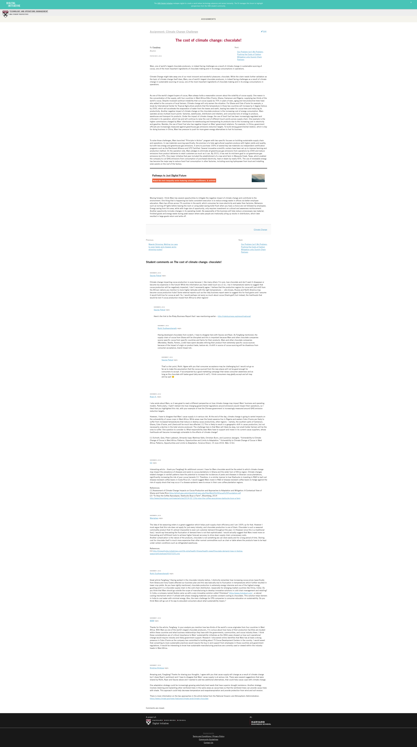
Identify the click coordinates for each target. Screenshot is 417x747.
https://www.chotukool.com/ (240, 593)
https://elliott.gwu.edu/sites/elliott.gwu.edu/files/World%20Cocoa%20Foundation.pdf (205, 493)
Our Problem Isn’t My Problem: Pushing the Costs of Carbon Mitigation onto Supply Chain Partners (250, 55)
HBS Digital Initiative (165, 3)
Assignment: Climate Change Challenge (174, 31)
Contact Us (208, 742)
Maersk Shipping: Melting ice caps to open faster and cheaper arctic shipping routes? (163, 247)
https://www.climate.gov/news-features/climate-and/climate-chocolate (179, 698)
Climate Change (260, 229)
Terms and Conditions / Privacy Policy (208, 736)
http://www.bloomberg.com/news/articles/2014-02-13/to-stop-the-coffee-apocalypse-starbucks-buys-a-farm (195, 498)
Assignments (208, 19)
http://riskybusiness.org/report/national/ (234, 316)
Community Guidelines (208, 739)
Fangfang (156, 47)
